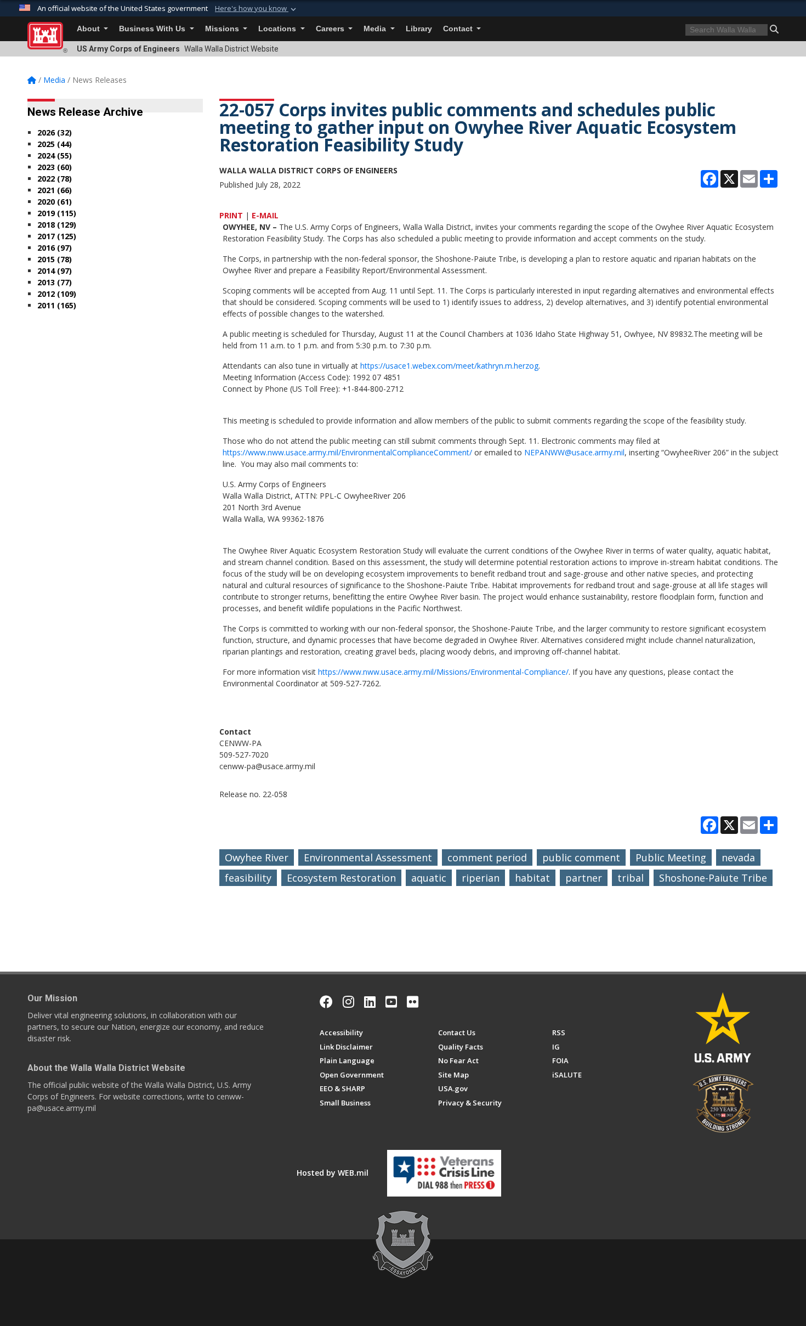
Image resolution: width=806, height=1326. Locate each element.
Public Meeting (670, 857)
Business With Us (153, 29)
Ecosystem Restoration (341, 877)
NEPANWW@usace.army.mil (574, 452)
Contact (459, 29)
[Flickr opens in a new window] (412, 1002)
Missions (223, 29)
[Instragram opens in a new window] (348, 1002)
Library (419, 29)
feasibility (248, 877)
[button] (256, 8)
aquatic (428, 877)
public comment (581, 857)
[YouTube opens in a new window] (391, 1002)
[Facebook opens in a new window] (326, 1002)
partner (583, 877)
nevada (738, 857)
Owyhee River (256, 857)
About (89, 29)
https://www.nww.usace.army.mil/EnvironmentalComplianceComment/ (347, 452)
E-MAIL (265, 215)
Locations (278, 29)
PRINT (231, 215)
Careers (331, 29)
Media (376, 29)
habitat (532, 877)
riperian (481, 877)
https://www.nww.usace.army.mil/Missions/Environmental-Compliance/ (443, 672)
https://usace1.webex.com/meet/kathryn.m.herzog (449, 365)
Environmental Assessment (368, 857)
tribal (630, 877)
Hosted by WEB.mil (332, 1172)
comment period (487, 857)
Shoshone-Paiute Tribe (713, 877)
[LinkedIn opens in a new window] (370, 1002)
